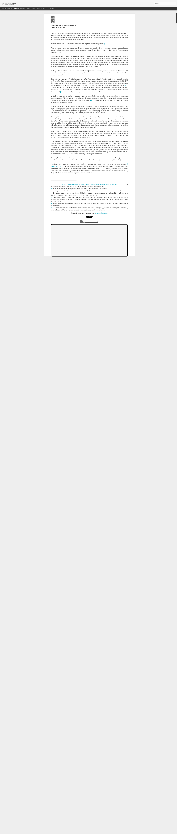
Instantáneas (41, 8)
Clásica (3, 8)
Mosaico (23, 8)
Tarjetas (9, 8)
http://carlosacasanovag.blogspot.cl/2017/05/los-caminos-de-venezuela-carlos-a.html (89, 184)
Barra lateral (31, 8)
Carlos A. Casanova (101, 213)
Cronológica (50, 8)
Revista (16, 8)
